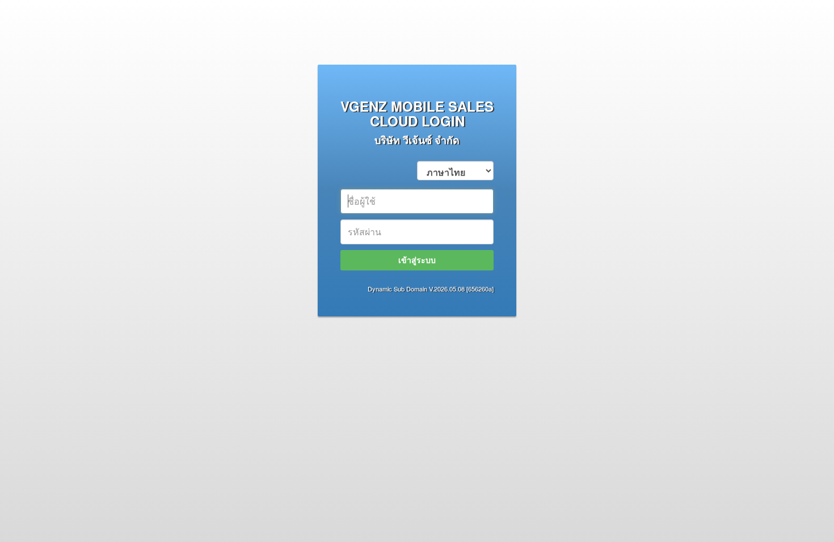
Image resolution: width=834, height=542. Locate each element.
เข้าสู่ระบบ (417, 259)
